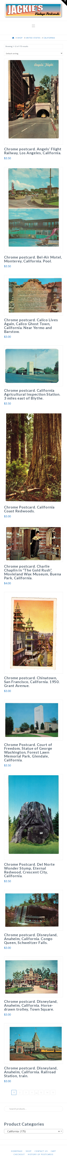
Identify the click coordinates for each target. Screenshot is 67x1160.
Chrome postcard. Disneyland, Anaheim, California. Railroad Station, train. (31, 1072)
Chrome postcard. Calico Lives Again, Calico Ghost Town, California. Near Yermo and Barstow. (31, 326)
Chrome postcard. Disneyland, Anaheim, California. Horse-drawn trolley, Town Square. (31, 1005)
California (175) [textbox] (32, 1131)
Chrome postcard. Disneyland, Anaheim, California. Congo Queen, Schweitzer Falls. (31, 939)
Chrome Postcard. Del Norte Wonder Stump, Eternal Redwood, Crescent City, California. (29, 870)
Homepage (17, 1151)
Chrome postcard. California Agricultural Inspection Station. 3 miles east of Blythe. (32, 394)
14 (47, 1092)
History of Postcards (40, 1154)
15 (53, 1092)
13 (41, 1092)
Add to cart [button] (35, 139)
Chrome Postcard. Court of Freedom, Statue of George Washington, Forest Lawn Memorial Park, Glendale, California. (28, 752)
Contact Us (41, 1151)
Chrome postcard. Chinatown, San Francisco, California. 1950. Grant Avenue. (32, 682)
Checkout (19, 1154)
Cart (53, 1151)
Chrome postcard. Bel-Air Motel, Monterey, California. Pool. (33, 259)
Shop (28, 1151)
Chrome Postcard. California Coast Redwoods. (29, 509)
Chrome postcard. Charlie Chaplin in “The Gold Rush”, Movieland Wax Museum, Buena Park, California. (32, 572)
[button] (33, 26)
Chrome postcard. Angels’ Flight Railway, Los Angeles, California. (32, 151)
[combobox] (33, 1131)
